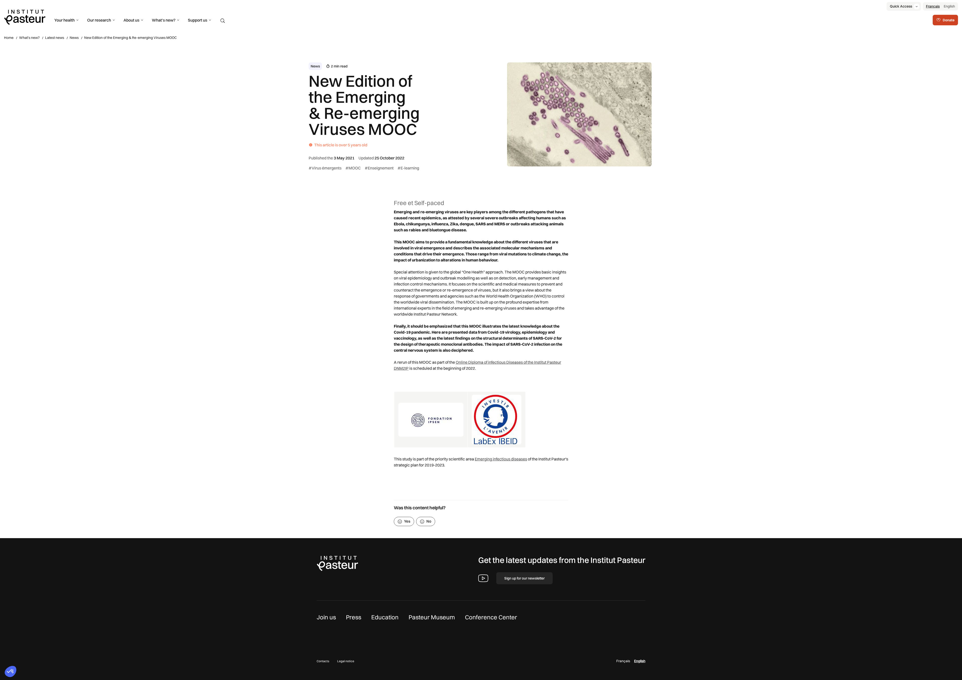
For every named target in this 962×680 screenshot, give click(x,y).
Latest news (54, 37)
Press (353, 617)
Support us (197, 20)
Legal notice (345, 661)
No (428, 521)
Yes (407, 521)
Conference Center (491, 617)
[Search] (223, 21)
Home (9, 37)
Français (933, 6)
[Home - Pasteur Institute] (24, 17)
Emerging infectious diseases (501, 458)
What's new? (163, 20)
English (949, 6)
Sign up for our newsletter (524, 578)
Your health (64, 20)
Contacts (323, 661)
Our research (99, 20)
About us (131, 20)
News (74, 37)
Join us (326, 617)
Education (385, 617)
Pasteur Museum (432, 617)
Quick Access (901, 6)
